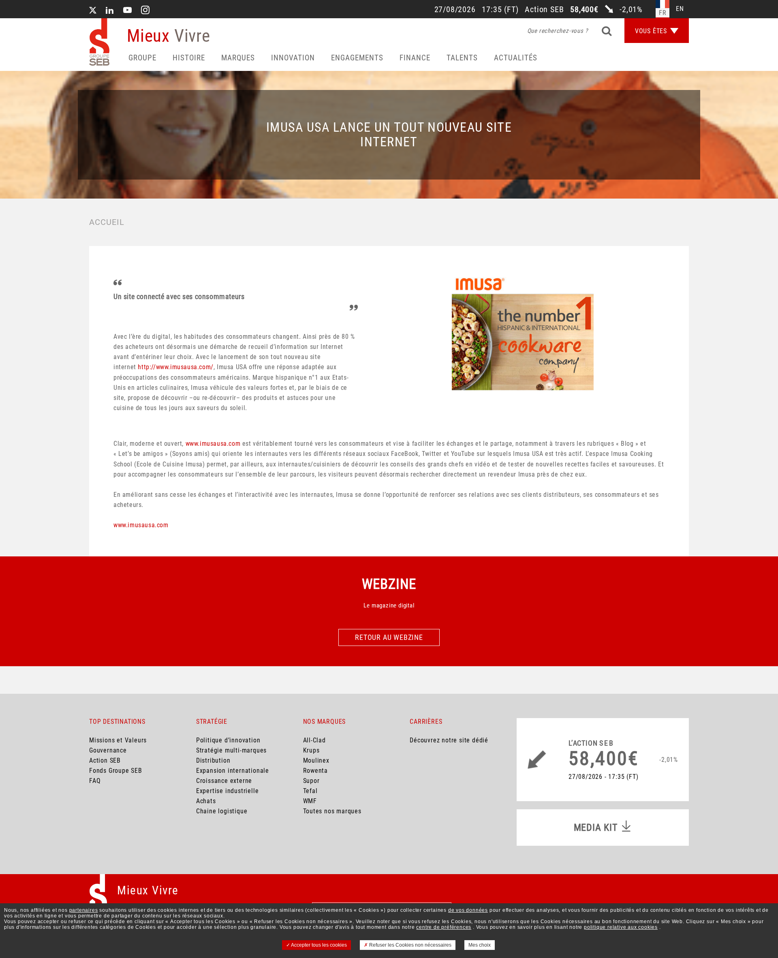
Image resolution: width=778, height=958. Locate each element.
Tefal (310, 791)
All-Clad (314, 740)
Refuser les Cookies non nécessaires (409, 945)
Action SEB (105, 760)
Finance (415, 57)
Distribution (213, 760)
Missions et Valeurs (118, 740)
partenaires (83, 910)
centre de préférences (443, 927)
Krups (311, 750)
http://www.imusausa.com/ (175, 367)
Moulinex (316, 760)
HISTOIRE (189, 57)
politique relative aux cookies (621, 927)
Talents (462, 57)
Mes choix (479, 945)
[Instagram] (145, 11)
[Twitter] (92, 11)
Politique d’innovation (228, 740)
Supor (311, 781)
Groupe (142, 57)
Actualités (515, 57)
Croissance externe (224, 781)
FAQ (94, 781)
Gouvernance (108, 750)
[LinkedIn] (109, 11)
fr (663, 13)
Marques (238, 57)
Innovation (293, 57)
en (680, 9)
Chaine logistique (222, 811)
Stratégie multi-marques (231, 750)
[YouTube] (127, 11)
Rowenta (315, 770)
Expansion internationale (232, 770)
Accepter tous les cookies (318, 945)
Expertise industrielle (227, 791)
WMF (310, 801)
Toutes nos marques (332, 811)
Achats (206, 801)
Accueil (106, 222)
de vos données (468, 910)
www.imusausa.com (213, 443)
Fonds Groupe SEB (115, 770)
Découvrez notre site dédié (449, 740)
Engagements (357, 57)
